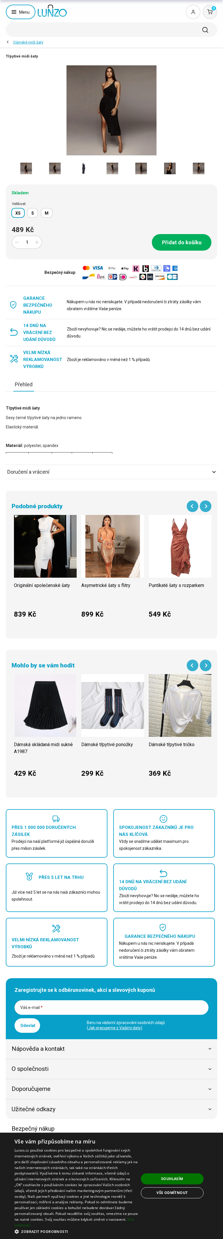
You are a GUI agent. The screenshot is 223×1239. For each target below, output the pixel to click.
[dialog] (111, 1186)
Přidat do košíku (182, 242)
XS (18, 213)
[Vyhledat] (205, 30)
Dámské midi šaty (28, 42)
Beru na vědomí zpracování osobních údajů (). (126, 1025)
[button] (77, 1231)
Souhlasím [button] (172, 1178)
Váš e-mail (31, 1007)
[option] (26, 168)
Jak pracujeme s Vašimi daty (114, 1028)
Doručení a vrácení (28, 472)
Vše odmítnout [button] (172, 1192)
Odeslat (27, 1025)
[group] (45, 569)
